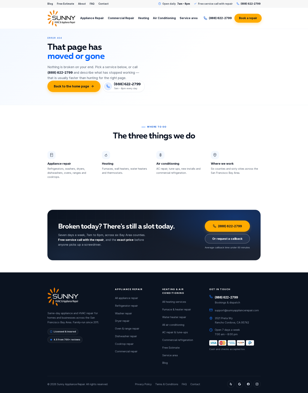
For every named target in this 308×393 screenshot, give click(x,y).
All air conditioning (173, 324)
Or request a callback (227, 238)
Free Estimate (65, 3)
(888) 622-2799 (220, 18)
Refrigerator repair (126, 305)
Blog (50, 3)
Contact (103, 3)
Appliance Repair (92, 18)
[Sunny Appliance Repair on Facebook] (248, 384)
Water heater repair (174, 317)
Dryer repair (122, 321)
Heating (143, 18)
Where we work (222, 163)
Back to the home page (71, 86)
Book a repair (248, 18)
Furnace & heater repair (176, 309)
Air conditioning (167, 163)
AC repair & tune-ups (175, 332)
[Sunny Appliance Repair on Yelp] (230, 384)
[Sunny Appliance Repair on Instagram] (257, 384)
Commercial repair (126, 351)
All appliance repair (126, 298)
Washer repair (123, 313)
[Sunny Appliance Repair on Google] (239, 384)
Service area (188, 18)
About (82, 3)
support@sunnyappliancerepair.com (237, 310)
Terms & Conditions (166, 384)
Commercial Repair (121, 18)
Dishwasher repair (126, 336)
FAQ (92, 3)
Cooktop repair (124, 344)
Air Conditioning (164, 18)
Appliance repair (59, 163)
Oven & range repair (127, 328)
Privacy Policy (143, 384)
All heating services (174, 301)
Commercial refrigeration (177, 340)
